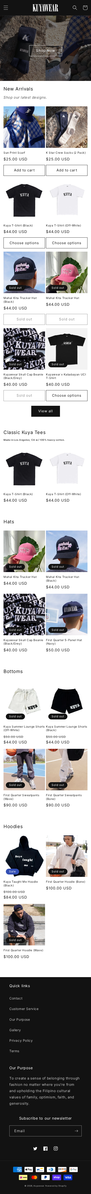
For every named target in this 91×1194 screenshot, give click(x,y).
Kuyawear (39, 1186)
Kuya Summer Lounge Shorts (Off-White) (24, 728)
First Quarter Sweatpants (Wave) (21, 797)
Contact (15, 998)
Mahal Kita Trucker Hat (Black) (20, 299)
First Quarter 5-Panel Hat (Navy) (64, 642)
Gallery (15, 1030)
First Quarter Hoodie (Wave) (23, 950)
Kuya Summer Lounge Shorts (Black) (66, 728)
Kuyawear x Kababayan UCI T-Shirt (66, 376)
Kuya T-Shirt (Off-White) (63, 225)
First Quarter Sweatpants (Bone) (64, 797)
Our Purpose (19, 1019)
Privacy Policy (21, 1040)
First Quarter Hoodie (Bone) (65, 881)
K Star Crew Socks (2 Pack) (66, 152)
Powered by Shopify (56, 1186)
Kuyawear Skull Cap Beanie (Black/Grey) (23, 376)
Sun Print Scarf (14, 152)
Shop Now (45, 50)
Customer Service (24, 1009)
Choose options (24, 243)
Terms (14, 1051)
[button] (6, 8)
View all (45, 411)
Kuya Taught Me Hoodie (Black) (21, 883)
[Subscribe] (76, 1130)
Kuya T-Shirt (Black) (18, 225)
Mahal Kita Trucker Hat (62, 298)
